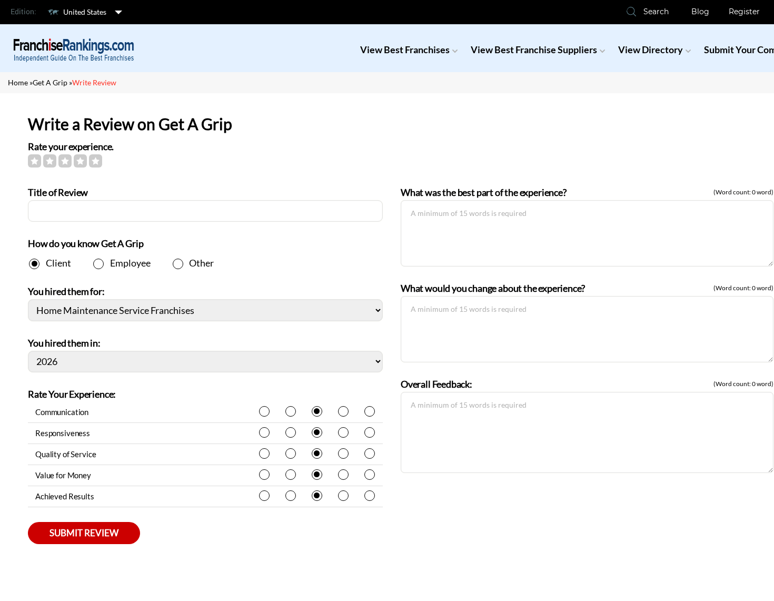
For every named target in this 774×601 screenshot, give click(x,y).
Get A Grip (50, 82)
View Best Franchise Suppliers (534, 49)
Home (18, 82)
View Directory (650, 49)
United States (84, 11)
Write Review (94, 82)
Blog (700, 11)
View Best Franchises (405, 49)
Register (744, 11)
